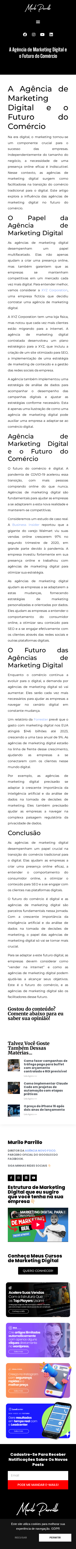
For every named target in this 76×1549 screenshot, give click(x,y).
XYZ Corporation (55, 290)
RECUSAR (21, 1537)
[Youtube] (42, 35)
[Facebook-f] (11, 1178)
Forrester (41, 719)
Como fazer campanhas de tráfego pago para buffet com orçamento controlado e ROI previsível (45, 1066)
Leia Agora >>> (30, 1076)
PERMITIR (55, 1537)
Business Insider (25, 525)
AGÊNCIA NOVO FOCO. (40, 1151)
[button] (38, 21)
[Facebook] (25, 35)
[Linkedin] (51, 35)
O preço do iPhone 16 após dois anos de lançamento (44, 1108)
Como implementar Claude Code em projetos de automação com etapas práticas (46, 1088)
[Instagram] (34, 35)
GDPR (55, 1528)
